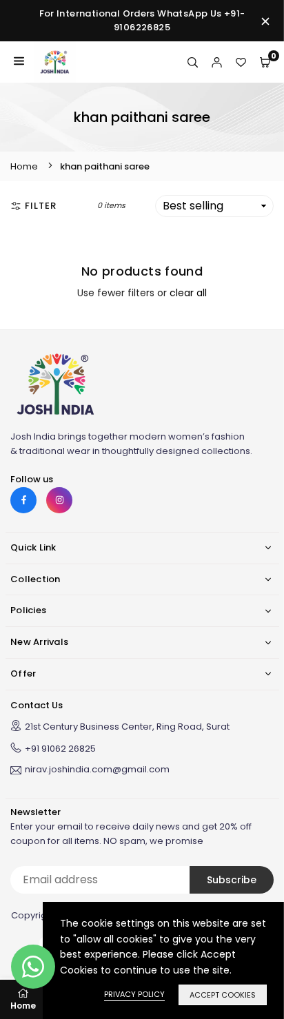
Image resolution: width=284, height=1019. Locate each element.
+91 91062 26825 (60, 748)
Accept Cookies (223, 994)
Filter (41, 205)
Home (24, 166)
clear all (188, 293)
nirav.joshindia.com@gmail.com (97, 770)
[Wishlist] (241, 62)
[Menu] (19, 62)
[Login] (217, 62)
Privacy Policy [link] (134, 994)
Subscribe (231, 880)
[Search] (193, 62)
